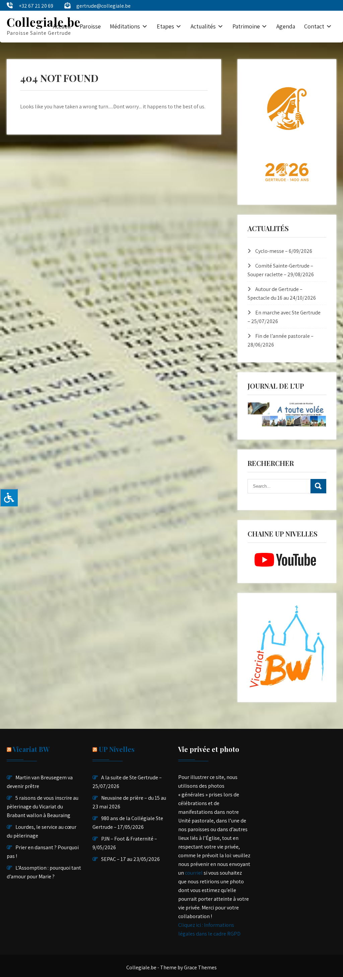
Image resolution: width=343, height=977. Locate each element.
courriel (194, 872)
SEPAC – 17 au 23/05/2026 (130, 859)
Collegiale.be (43, 22)
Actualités (203, 26)
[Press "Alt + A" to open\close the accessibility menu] (9, 497)
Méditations (125, 26)
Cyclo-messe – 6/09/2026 (283, 251)
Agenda (285, 26)
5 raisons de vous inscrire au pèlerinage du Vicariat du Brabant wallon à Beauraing (42, 806)
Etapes (165, 26)
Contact (314, 26)
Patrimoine (246, 26)
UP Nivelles (117, 749)
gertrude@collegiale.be (103, 5)
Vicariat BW (31, 749)
